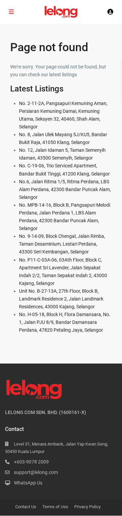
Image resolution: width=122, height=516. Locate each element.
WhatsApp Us (28, 483)
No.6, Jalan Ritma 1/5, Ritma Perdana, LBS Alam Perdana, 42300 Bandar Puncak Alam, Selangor (65, 189)
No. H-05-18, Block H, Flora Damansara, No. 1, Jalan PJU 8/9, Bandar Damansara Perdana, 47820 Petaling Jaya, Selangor (64, 322)
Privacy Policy (87, 506)
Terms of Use (55, 506)
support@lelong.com (36, 472)
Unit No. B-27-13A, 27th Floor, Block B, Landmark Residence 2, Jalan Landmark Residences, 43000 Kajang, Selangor (61, 298)
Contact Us (25, 506)
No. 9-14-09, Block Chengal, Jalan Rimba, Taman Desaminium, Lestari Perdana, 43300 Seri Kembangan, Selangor (62, 243)
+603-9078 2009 (31, 462)
